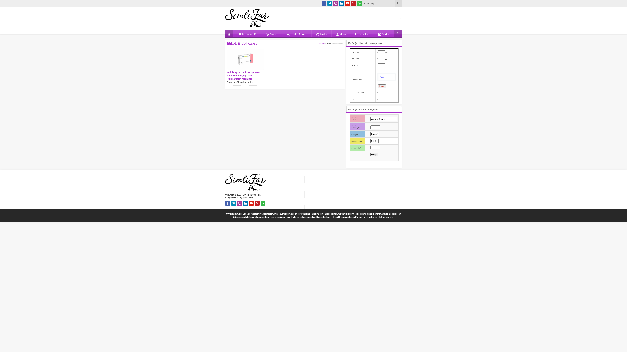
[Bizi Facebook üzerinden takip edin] (324, 3)
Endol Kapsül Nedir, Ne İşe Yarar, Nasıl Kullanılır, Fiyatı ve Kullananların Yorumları (244, 75)
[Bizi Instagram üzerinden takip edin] (335, 3)
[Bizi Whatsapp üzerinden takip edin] (359, 3)
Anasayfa (321, 43)
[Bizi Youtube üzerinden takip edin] (347, 3)
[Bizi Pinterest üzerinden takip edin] (353, 3)
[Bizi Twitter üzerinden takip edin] (329, 3)
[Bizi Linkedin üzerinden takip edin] (341, 3)
